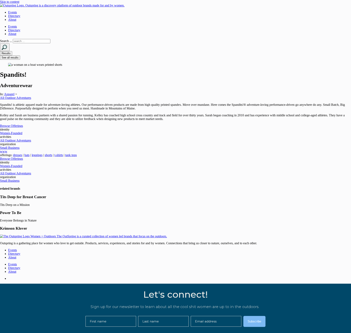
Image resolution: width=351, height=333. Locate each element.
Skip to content (9, 1)
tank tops (71, 155)
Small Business (10, 147)
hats (26, 155)
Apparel (9, 94)
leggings (37, 155)
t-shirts (58, 155)
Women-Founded (11, 133)
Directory (14, 16)
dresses (17, 155)
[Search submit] (5, 47)
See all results (10, 57)
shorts (48, 155)
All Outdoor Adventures (15, 97)
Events (12, 12)
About (12, 19)
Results (6, 53)
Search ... (6, 41)
